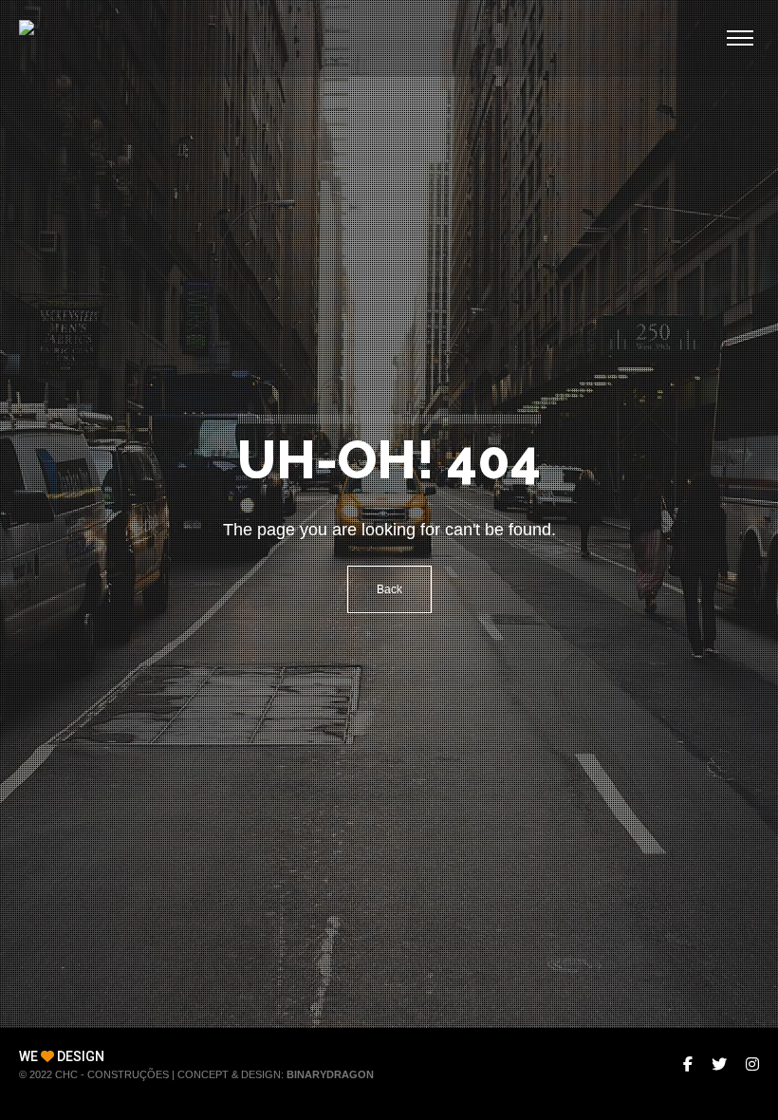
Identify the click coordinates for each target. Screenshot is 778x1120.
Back (389, 589)
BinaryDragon (330, 1074)
